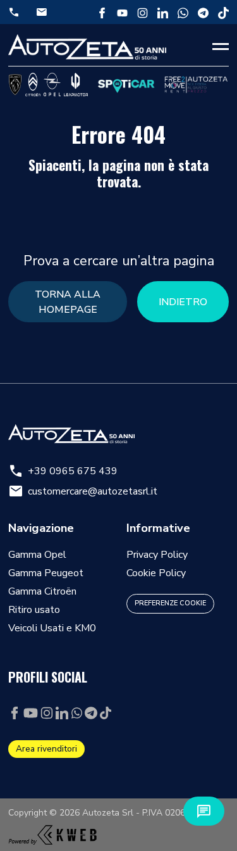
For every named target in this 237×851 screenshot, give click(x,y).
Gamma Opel (37, 555)
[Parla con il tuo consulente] (203, 811)
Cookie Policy (156, 573)
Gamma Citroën (42, 591)
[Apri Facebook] (102, 12)
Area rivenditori (46, 749)
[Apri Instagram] (142, 12)
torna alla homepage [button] (67, 302)
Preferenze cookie (170, 603)
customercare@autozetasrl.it (82, 491)
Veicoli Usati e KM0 (52, 628)
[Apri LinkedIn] (162, 12)
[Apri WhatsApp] (183, 12)
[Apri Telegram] (203, 12)
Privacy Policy (157, 555)
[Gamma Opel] (52, 84)
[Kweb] (52, 831)
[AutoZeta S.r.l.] (87, 47)
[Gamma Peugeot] (15, 84)
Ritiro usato (34, 610)
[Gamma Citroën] (32, 84)
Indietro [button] (183, 302)
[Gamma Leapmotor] (76, 84)
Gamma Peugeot (45, 573)
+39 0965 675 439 (63, 471)
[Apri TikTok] (223, 12)
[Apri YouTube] (122, 12)
